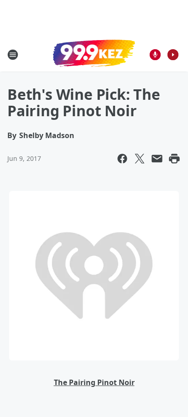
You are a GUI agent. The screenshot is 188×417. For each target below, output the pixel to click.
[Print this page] (174, 158)
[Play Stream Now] (172, 54)
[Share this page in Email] (157, 158)
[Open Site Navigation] (12, 54)
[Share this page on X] (139, 158)
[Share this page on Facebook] (122, 158)
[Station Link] (94, 54)
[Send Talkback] (155, 54)
